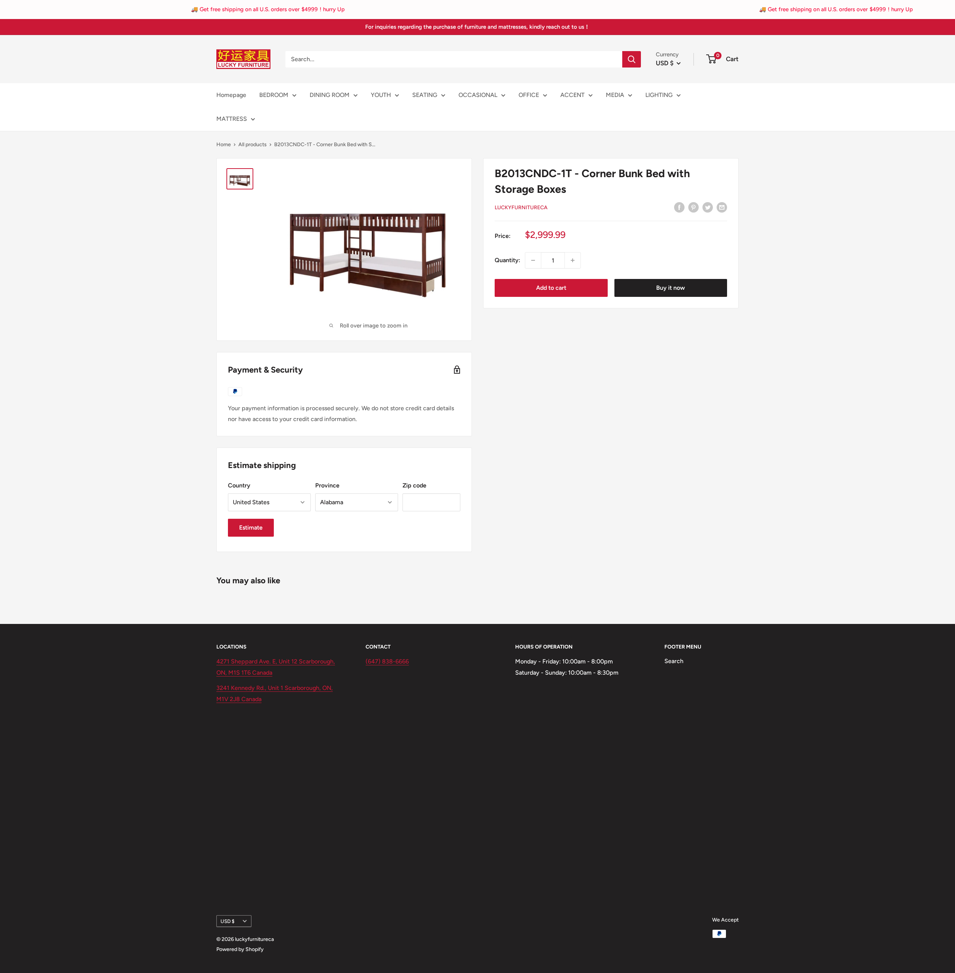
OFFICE (529, 94)
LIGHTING (659, 94)
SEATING (424, 94)
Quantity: (507, 260)
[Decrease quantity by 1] (533, 260)
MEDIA (615, 94)
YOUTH (381, 94)
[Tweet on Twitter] (707, 207)
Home (223, 144)
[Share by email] (722, 207)
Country (239, 485)
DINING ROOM (330, 94)
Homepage (231, 94)
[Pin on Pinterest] (693, 207)
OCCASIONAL (477, 94)
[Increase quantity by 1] (572, 260)
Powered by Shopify (240, 949)
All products (252, 144)
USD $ (227, 921)
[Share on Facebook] (679, 207)
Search (673, 661)
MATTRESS (231, 118)
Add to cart (551, 287)
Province (327, 485)
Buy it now (670, 287)
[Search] (631, 59)
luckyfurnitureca (521, 207)
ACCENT (572, 94)
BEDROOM (273, 94)
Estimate (251, 527)
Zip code (414, 485)
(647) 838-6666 (387, 661)
